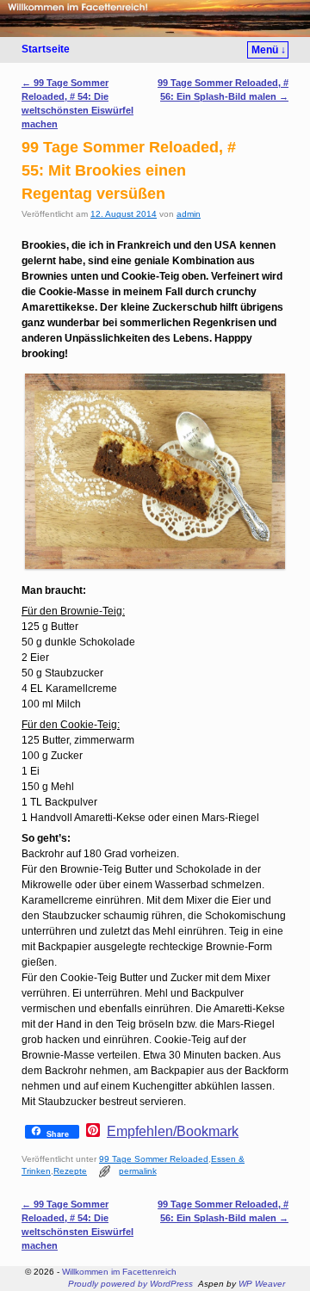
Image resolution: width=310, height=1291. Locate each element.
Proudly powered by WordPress (130, 1283)
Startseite (46, 49)
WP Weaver (262, 1283)
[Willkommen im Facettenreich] (155, 18)
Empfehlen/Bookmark (173, 1132)
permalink (138, 1171)
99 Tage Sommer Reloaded (153, 1159)
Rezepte (70, 1171)
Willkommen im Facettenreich (119, 1271)
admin (189, 214)
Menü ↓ (268, 50)
